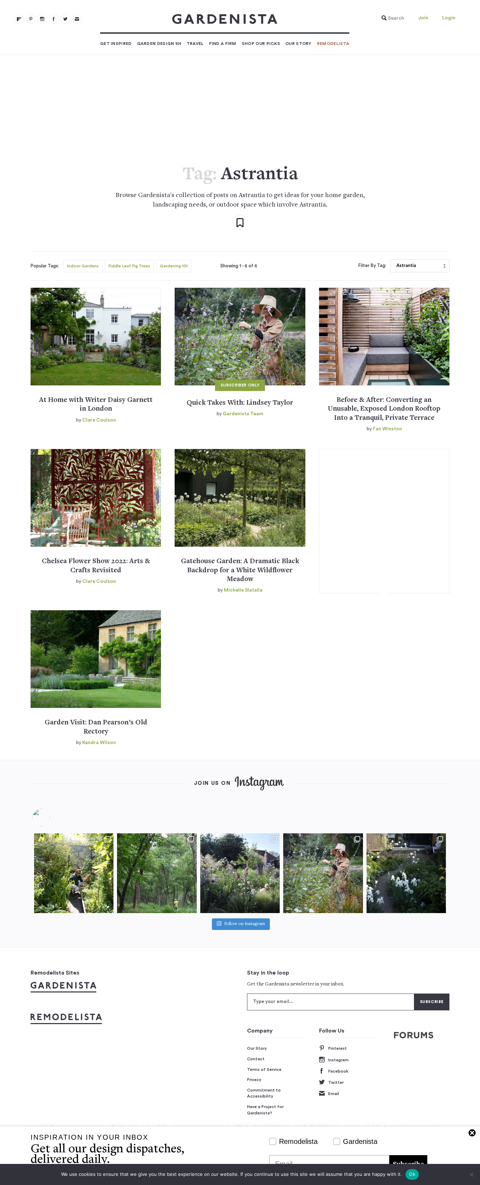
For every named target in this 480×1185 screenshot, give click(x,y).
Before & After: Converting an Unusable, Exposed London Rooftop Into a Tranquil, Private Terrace (384, 409)
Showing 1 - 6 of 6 (238, 266)
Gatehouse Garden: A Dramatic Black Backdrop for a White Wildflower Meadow (240, 570)
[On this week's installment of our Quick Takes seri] (323, 873)
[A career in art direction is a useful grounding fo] (406, 873)
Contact (256, 1059)
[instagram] (42, 19)
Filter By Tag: (372, 265)
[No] (471, 1174)
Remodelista (333, 43)
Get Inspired (116, 43)
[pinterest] (30, 19)
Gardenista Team (243, 413)
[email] (77, 19)
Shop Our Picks (261, 43)
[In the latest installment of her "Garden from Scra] (240, 873)
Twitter (336, 1082)
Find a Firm (222, 43)
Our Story (298, 43)
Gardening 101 (174, 266)
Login (448, 17)
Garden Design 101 (159, 43)
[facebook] (54, 19)
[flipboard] (19, 19)
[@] (51, 817)
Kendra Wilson (99, 742)
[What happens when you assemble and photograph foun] (156, 873)
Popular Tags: (45, 266)
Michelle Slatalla (243, 590)
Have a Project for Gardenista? (265, 1110)
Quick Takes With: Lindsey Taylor (240, 403)
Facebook (338, 1071)
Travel (195, 43)
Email (333, 1094)
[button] (391, 18)
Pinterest (337, 1048)
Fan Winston (387, 429)
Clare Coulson (99, 420)
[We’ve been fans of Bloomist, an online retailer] (73, 873)
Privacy (254, 1079)
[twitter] (65, 19)
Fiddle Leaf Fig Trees (129, 266)
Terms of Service (264, 1069)
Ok (412, 1174)
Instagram (338, 1060)
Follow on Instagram (244, 924)
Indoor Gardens (83, 266)
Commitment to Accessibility (264, 1093)
